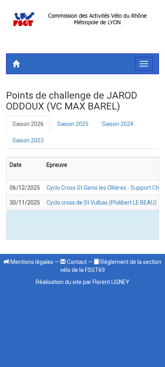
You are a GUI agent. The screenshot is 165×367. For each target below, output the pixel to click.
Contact (76, 262)
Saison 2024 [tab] (117, 124)
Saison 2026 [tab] (28, 124)
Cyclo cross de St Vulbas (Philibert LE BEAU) (101, 202)
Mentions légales (31, 262)
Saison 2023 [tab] (28, 140)
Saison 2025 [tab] (73, 124)
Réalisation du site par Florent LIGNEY (82, 282)
